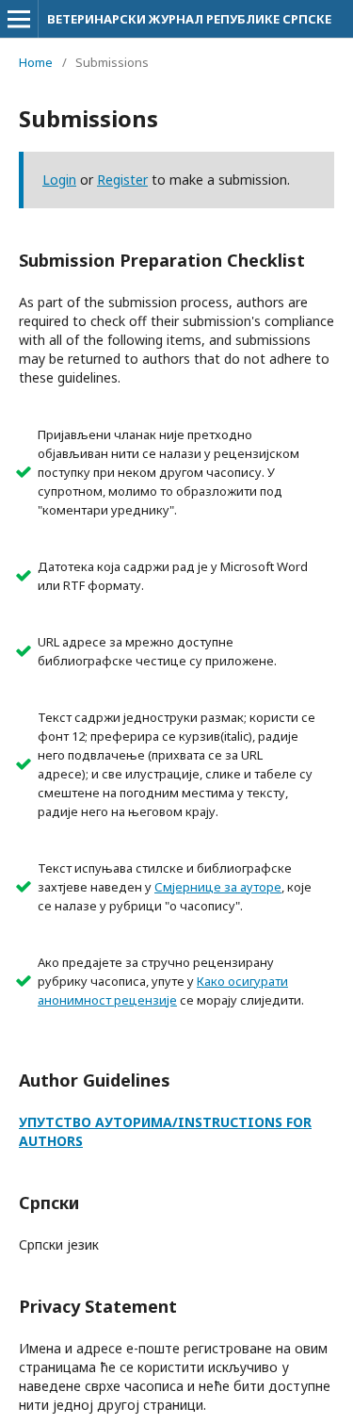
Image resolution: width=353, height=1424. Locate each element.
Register (122, 179)
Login (59, 179)
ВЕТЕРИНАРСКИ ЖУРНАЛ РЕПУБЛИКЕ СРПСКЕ (189, 18)
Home (36, 62)
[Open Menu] (19, 19)
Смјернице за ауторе (217, 886)
